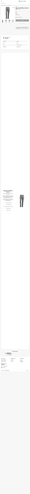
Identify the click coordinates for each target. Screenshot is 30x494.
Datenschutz (21, 361)
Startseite (2, 5)
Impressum (21, 360)
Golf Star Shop (7, 370)
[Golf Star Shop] (22, 1)
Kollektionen (5, 5)
